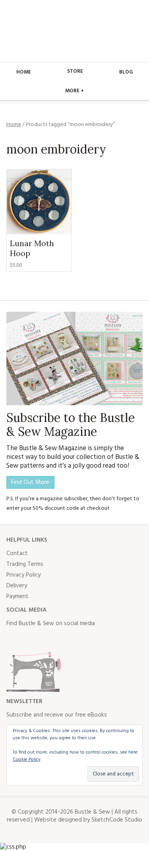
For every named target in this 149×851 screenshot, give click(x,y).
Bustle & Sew (74, 31)
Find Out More (30, 482)
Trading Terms (24, 564)
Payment (17, 596)
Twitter (30, 639)
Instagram (47, 639)
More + (74, 91)
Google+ (82, 639)
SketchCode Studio (116, 820)
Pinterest (65, 639)
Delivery (16, 586)
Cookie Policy (27, 760)
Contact (17, 553)
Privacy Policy (23, 575)
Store (75, 71)
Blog (126, 72)
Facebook (12, 639)
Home (23, 72)
